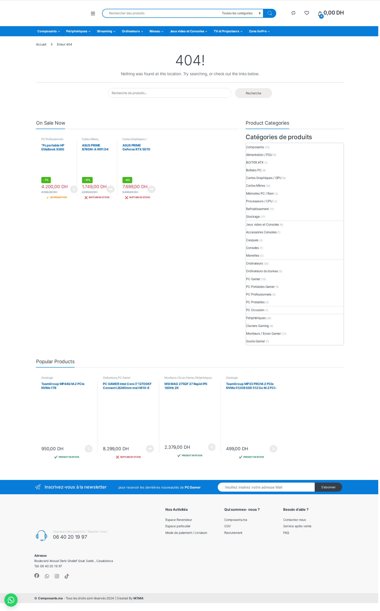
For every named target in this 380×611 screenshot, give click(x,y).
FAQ (286, 532)
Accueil (41, 44)
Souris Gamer (255, 341)
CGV (227, 526)
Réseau (155, 31)
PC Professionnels (52, 139)
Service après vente (297, 526)
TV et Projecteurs (226, 31)
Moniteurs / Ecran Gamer (263, 333)
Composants (47, 31)
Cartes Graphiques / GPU (263, 178)
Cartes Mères (90, 139)
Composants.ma (235, 520)
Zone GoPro (258, 31)
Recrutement (233, 532)
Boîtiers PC (253, 170)
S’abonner (328, 487)
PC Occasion (255, 310)
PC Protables (255, 302)
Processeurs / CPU (259, 201)
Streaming (104, 31)
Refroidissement (257, 209)
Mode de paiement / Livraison (186, 532)
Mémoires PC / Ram (260, 193)
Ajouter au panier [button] (72, 189)
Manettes (252, 255)
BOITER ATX (254, 162)
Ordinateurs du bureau (262, 271)
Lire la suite (111, 189)
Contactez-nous (294, 520)
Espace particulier (177, 526)
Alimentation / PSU (259, 155)
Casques (252, 240)
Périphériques (76, 31)
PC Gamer (253, 279)
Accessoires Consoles (261, 232)
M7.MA (138, 598)
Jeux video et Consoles (187, 31)
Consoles (252, 248)
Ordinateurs (131, 31)
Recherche (253, 93)
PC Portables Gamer (260, 286)
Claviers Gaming (257, 326)
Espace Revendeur (178, 520)
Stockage (253, 216)
